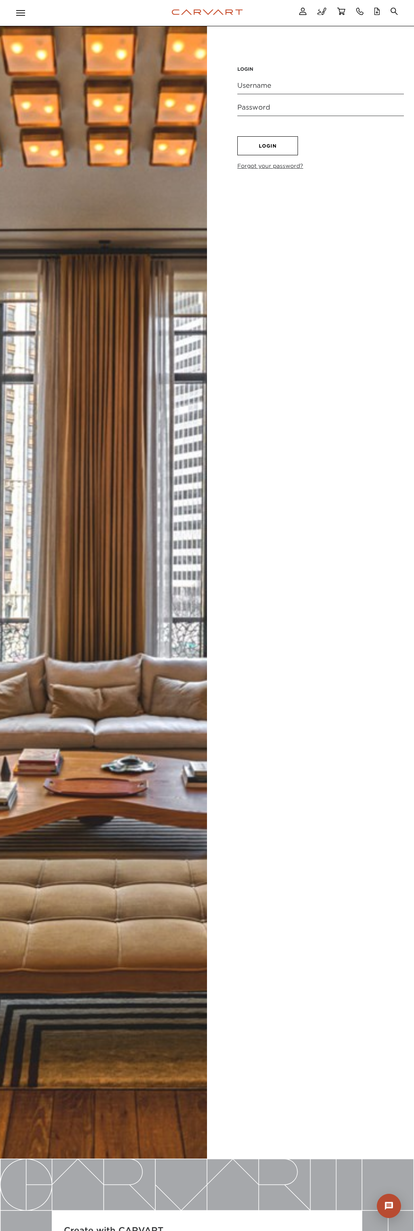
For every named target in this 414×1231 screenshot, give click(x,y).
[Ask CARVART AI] (389, 1206)
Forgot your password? (270, 166)
